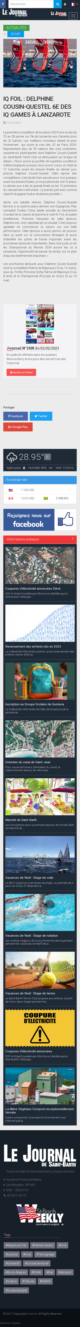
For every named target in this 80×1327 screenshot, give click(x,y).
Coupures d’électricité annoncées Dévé (33, 588)
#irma (27, 1254)
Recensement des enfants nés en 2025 (33, 646)
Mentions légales (10, 1323)
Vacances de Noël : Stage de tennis (30, 993)
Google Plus (20, 427)
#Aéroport (65, 1272)
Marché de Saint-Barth (21, 820)
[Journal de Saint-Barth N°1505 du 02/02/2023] (40, 324)
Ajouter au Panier (22, 372)
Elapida (32, 1313)
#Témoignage (45, 1254)
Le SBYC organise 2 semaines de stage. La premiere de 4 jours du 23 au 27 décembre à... (39, 884)
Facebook (16, 416)
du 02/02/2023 (33, 348)
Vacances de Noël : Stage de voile (29, 878)
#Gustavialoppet (16, 1290)
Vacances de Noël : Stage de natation (31, 935)
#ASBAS (45, 1281)
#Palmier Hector (42, 1245)
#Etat (49, 1272)
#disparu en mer (16, 1245)
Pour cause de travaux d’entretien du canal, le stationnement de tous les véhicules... (32, 769)
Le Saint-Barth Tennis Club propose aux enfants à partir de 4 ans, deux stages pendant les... (39, 1000)
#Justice (11, 1281)
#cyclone (12, 1254)
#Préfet (36, 1272)
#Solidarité (12, 1263)
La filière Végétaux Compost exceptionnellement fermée (39, 1110)
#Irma (62, 1245)
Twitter (42, 416)
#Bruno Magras (16, 1272)
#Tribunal (28, 1281)
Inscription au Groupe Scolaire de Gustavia (34, 704)
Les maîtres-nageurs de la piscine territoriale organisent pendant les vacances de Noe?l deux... (39, 942)
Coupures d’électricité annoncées (28, 1051)
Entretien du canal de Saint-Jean (27, 762)
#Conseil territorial (36, 1263)
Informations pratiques (23, 539)
